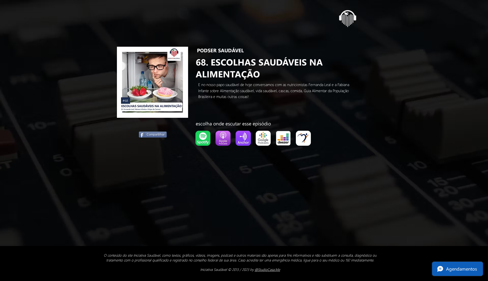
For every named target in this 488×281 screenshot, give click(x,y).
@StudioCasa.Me (267, 269)
